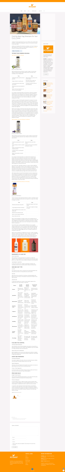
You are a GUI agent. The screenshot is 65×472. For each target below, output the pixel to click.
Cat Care (26, 458)
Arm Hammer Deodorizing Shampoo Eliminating (20, 181)
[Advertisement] (48, 27)
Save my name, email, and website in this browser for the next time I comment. (24, 444)
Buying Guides (27, 460)
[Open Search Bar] (44, 11)
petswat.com (19, 396)
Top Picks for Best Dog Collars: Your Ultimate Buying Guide (19, 418)
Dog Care (26, 457)
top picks (35, 47)
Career (26, 463)
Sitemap (26, 464)
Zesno (51, 464)
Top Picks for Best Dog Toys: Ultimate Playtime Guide (19, 419)
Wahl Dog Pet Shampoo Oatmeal (18, 55)
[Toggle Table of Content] (20, 51)
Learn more (46, 74)
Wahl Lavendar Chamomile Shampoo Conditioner (21, 119)
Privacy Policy (27, 461)
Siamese (45, 87)
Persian (49, 92)
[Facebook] (32, 1)
